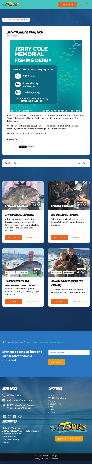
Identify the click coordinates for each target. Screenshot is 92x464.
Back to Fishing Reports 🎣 (16, 20)
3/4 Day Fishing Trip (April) (19, 214)
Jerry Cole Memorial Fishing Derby (45, 342)
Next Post (82, 163)
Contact (52, 412)
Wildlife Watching (57, 398)
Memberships (9, 437)
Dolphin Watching (11, 428)
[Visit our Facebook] (4, 416)
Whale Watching (10, 439)
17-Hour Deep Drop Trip (17, 281)
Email (32, 146)
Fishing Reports (15, 342)
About (51, 409)
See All (5, 442)
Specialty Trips (55, 404)
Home (51, 395)
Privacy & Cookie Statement (46, 459)
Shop (50, 407)
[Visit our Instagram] (9, 416)
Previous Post (11, 163)
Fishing (51, 401)
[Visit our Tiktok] (14, 416)
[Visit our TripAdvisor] (20, 416)
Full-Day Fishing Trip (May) (65, 214)
